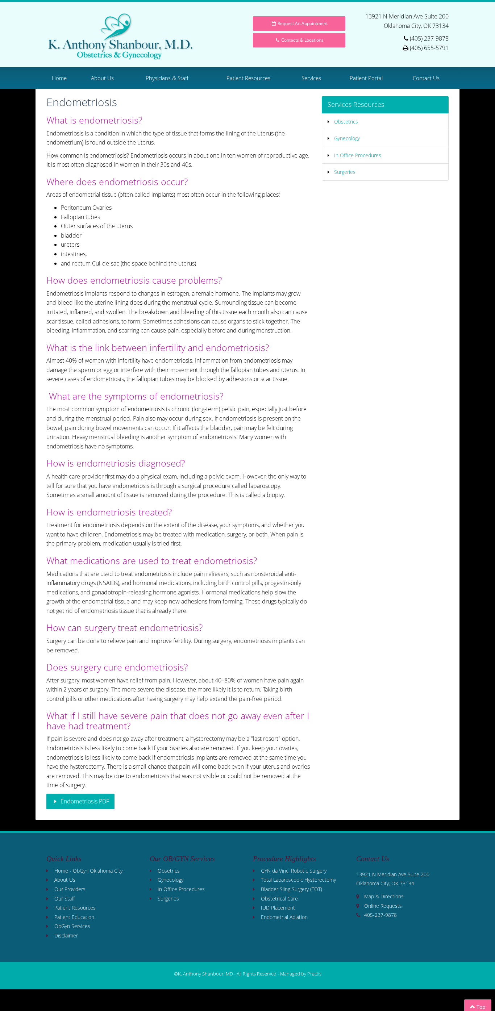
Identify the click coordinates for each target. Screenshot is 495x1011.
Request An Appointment (302, 23)
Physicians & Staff (167, 78)
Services (311, 78)
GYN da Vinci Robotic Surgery (293, 870)
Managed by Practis (300, 973)
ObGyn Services (72, 926)
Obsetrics (169, 870)
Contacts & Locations (302, 40)
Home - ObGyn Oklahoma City (88, 870)
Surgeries (344, 171)
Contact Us (426, 78)
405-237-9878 (380, 914)
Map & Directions (384, 896)
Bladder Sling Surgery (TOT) (291, 889)
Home (59, 78)
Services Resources (356, 104)
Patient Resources (248, 78)
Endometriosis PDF (84, 801)
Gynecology (347, 138)
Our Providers (70, 889)
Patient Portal (366, 78)
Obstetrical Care (279, 898)
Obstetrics (346, 121)
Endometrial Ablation (284, 917)
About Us (102, 78)
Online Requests (383, 905)
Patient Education (74, 917)
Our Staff (64, 898)
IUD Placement (278, 907)
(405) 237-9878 (429, 38)
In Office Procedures (357, 155)
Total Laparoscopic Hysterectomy (298, 879)
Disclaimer (66, 935)
